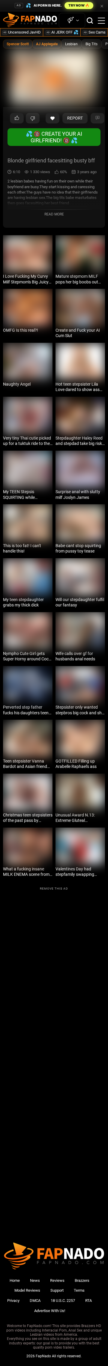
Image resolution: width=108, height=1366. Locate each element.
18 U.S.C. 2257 (63, 1300)
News (35, 1280)
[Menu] (101, 21)
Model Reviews (27, 1290)
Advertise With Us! (49, 1310)
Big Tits (92, 44)
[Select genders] (72, 20)
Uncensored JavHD (22, 32)
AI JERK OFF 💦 (62, 32)
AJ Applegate (47, 44)
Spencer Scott (18, 44)
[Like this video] (52, 118)
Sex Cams (95, 32)
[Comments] (97, 118)
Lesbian (71, 44)
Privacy (13, 1300)
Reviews (57, 1280)
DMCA (35, 1300)
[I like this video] (17, 118)
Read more (54, 214)
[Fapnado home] (54, 1269)
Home (15, 1280)
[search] (90, 20)
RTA (88, 1300)
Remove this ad (54, 888)
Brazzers (82, 1280)
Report (75, 118)
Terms (79, 1290)
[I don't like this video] (33, 118)
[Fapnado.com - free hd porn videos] (30, 20)
